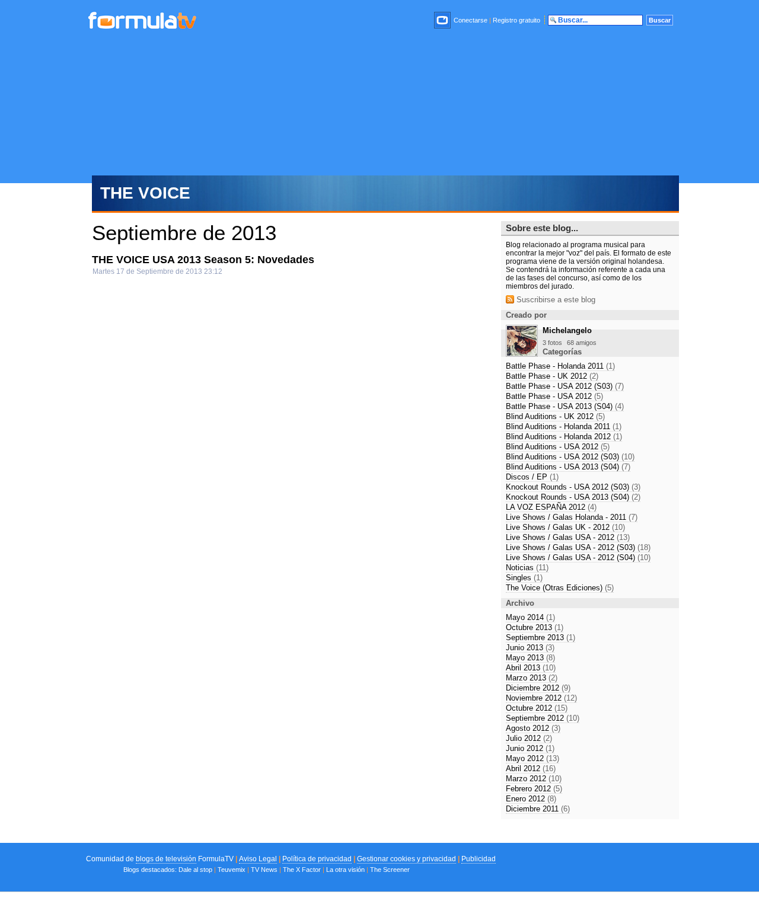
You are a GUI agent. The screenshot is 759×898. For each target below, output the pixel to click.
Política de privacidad (317, 859)
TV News (264, 869)
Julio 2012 (529, 738)
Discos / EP (532, 476)
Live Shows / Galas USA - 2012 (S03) (578, 547)
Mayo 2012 (532, 758)
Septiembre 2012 (542, 718)
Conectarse (470, 20)
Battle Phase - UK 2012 (552, 376)
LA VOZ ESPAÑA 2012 (551, 507)
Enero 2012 (531, 798)
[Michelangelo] (522, 354)
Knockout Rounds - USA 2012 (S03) (573, 486)
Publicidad (478, 859)
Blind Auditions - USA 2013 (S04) (568, 466)
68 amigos (582, 342)
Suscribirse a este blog (554, 299)
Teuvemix (231, 869)
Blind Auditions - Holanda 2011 (563, 426)
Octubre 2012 (536, 708)
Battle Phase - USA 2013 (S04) (565, 406)
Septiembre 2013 (540, 637)
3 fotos (552, 342)
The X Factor (302, 869)
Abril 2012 (531, 768)
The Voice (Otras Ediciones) (560, 587)
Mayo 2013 (530, 657)
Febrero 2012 (534, 788)
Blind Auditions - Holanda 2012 (564, 436)
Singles (524, 577)
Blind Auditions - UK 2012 (555, 416)
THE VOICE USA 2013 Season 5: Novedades (203, 260)
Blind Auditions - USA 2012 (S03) (570, 456)
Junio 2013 (530, 647)
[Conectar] (443, 20)
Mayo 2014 (530, 617)
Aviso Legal (258, 859)
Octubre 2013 (534, 627)
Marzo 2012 (534, 778)
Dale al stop (195, 869)
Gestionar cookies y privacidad (406, 859)
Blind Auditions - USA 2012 (558, 446)
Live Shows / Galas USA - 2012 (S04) (578, 557)
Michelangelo (567, 330)
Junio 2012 (530, 748)
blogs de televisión (166, 859)
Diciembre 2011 (538, 808)
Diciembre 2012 (538, 687)
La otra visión (345, 869)
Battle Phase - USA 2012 (554, 396)
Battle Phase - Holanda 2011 (560, 366)
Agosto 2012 (533, 728)
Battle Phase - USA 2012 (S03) (565, 386)
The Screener (390, 869)
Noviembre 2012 (541, 698)
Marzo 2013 (531, 677)
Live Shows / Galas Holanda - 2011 (571, 517)
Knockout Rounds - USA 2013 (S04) (573, 497)
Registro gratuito (516, 20)
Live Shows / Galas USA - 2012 (568, 537)
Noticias (527, 567)
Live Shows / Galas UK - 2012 (565, 527)
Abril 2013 (531, 667)
